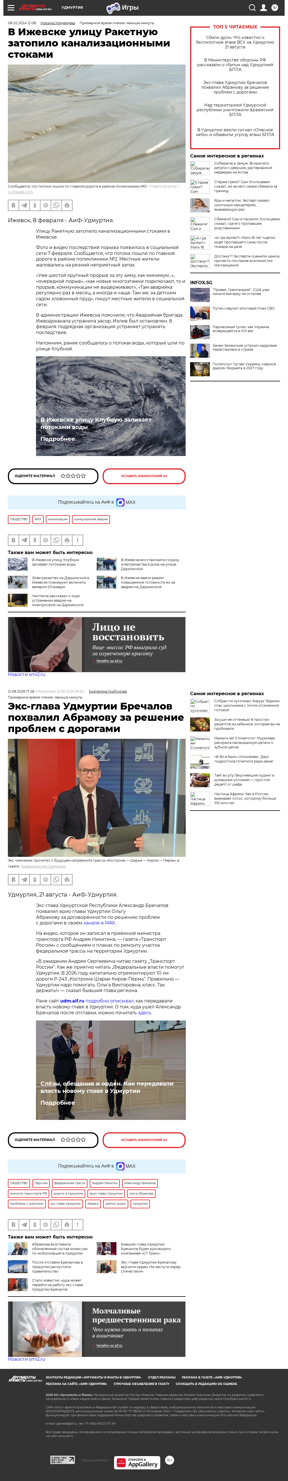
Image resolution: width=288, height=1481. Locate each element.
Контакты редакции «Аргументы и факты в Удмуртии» (93, 1377)
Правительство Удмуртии (43, 866)
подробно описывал (110, 1001)
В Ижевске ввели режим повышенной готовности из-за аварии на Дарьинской (148, 582)
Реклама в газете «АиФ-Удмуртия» (212, 1377)
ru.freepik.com (20, 192)
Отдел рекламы (162, 1377)
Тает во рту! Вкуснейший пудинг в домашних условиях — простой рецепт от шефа (244, 779)
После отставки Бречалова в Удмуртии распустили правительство (57, 1266)
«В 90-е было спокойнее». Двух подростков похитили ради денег (244, 759)
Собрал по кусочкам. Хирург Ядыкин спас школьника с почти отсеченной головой (247, 705)
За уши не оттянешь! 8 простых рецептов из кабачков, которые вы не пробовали (247, 724)
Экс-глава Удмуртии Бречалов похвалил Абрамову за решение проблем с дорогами (235, 87)
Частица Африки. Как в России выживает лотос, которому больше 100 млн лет (245, 798)
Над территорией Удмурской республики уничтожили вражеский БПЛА (235, 110)
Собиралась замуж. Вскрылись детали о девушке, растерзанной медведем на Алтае (243, 167)
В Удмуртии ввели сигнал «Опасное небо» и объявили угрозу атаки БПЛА (235, 132)
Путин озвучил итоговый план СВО (244, 308)
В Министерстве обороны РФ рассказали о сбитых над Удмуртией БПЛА (235, 65)
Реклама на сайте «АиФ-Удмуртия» (76, 1384)
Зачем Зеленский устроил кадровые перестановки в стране (245, 348)
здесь (144, 1012)
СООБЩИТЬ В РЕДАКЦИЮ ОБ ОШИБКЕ (206, 1384)
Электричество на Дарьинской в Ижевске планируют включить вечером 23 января (60, 582)
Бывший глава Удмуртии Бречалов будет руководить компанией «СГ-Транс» (146, 1248)
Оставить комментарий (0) (144, 476)
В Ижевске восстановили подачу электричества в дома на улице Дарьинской (150, 564)
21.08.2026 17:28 (21, 691)
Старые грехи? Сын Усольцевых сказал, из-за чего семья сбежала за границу (245, 186)
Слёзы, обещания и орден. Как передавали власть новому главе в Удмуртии (107, 1087)
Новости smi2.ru (26, 674)
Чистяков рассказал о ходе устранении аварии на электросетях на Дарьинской (58, 600)
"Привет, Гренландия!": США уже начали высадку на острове (241, 292)
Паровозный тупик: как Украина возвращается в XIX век (241, 329)
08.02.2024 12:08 (22, 23)
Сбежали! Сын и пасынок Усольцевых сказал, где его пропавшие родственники (247, 223)
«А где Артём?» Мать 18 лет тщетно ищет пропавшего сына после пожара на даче (244, 242)
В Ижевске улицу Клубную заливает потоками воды (96, 423)
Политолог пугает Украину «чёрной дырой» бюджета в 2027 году (244, 366)
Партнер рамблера (94, 1460)
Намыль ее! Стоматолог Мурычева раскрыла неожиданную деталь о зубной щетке (244, 742)
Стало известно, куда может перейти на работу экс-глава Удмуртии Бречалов (57, 1284)
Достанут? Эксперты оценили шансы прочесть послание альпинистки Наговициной (247, 260)
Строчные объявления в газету (141, 1384)
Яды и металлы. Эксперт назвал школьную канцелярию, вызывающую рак (242, 205)
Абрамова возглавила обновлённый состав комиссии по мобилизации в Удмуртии (59, 1248)
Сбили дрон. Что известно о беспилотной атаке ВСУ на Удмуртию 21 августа (235, 42)
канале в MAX (99, 923)
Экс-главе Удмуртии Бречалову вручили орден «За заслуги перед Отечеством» (151, 1266)
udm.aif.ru (72, 1001)
